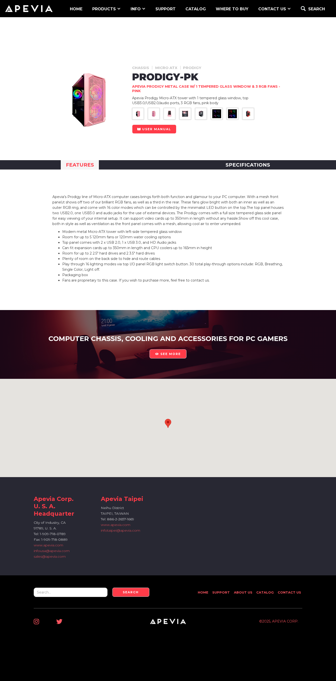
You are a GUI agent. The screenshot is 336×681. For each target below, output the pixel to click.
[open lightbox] (138, 114)
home (76, 9)
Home (203, 592)
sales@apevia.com (50, 556)
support (165, 9)
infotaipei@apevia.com (120, 530)
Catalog (195, 9)
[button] (106, 8)
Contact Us (289, 592)
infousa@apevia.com (52, 551)
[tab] (80, 165)
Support (221, 592)
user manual (154, 129)
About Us (243, 592)
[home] (29, 8)
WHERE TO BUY (232, 9)
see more (168, 354)
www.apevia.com (48, 545)
